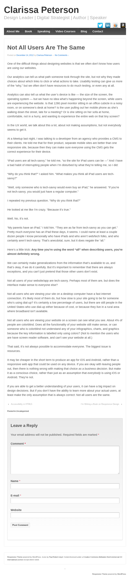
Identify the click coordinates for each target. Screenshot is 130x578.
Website (16, 510)
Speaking (43, 31)
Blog (84, 31)
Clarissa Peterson (41, 10)
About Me (13, 31)
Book (28, 31)
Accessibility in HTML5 (21, 404)
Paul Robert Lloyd (56, 557)
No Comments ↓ (62, 55)
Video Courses (65, 31)
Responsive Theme (14, 557)
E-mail (15, 495)
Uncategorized (22, 411)
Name (14, 481)
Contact (97, 31)
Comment (18, 443)
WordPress (121, 574)
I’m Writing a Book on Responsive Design (100, 404)
